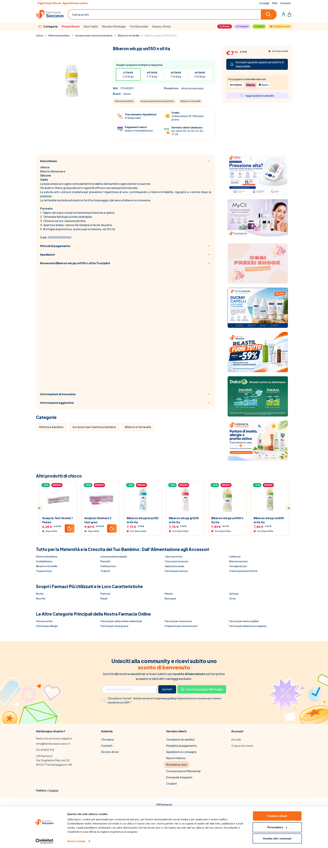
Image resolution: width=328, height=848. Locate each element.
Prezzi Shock (71, 26)
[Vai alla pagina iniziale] (50, 14)
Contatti (285, 3)
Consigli (264, 3)
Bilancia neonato (238, 561)
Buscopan (170, 598)
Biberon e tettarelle (128, 35)
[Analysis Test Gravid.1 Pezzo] (58, 500)
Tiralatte (105, 570)
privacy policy (167, 698)
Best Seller (91, 26)
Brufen (40, 593)
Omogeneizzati (238, 566)
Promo (226, 26)
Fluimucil (105, 593)
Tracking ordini (281, 26)
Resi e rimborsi (175, 758)
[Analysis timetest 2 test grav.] (100, 500)
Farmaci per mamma (176, 570)
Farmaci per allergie (47, 625)
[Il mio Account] (283, 14)
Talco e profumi (173, 556)
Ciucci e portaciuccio (176, 561)
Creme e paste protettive (243, 570)
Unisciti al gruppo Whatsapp (204, 689)
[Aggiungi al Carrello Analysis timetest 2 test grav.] (112, 528)
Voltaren (234, 593)
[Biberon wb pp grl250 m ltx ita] (185, 500)
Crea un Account (242, 745)
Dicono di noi (110, 752)
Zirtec (232, 598)
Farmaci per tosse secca (178, 621)
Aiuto (261, 26)
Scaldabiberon (44, 561)
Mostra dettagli (76, 841)
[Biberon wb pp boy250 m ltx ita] (143, 500)
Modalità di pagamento (181, 745)
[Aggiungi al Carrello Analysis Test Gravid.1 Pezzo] (69, 528)
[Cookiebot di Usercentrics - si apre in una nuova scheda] (44, 841)
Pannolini (105, 561)
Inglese (53, 790)
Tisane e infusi (44, 570)
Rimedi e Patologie (114, 26)
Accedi (236, 739)
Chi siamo (107, 739)
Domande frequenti (179, 777)
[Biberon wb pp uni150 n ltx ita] (227, 500)
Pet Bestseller (139, 26)
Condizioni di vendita (180, 739)
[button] (39, 508)
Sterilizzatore (108, 566)
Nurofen (40, 598)
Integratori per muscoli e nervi (181, 625)
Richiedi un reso (176, 764)
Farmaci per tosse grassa (114, 625)
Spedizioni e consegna (181, 752)
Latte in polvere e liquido (113, 556)
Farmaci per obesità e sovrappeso (248, 625)
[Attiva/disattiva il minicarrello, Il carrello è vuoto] (289, 14)
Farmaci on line (44, 621)
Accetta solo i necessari (277, 838)
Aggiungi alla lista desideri (260, 95)
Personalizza (275, 827)
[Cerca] (269, 14)
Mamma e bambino (59, 35)
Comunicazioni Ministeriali (183, 771)
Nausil (103, 598)
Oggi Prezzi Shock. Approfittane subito (62, 2)
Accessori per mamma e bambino (93, 35)
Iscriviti (167, 689)
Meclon (169, 593)
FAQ (274, 3)
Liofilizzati (235, 556)
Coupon (243, 26)
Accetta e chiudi (277, 815)
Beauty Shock (161, 26)
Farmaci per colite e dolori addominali (121, 621)
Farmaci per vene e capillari (244, 621)
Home (39, 35)
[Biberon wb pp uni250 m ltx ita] (270, 500)
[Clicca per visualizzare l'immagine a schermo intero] (71, 81)
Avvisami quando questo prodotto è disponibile (260, 64)
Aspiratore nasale (174, 566)
